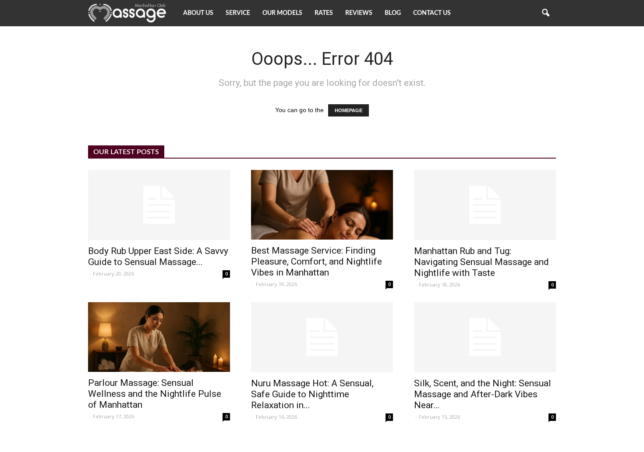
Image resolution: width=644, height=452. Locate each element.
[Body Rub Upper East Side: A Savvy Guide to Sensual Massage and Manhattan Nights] (159, 205)
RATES (324, 13)
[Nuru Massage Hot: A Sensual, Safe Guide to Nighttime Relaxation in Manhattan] (322, 337)
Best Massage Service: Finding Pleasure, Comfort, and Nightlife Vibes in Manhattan (316, 261)
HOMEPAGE (348, 110)
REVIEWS (358, 13)
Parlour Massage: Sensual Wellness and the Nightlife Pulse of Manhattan (154, 394)
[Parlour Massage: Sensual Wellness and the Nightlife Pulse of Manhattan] (159, 337)
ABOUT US (198, 13)
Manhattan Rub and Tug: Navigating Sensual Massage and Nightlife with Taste (481, 262)
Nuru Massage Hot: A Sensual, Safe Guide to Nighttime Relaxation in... (312, 394)
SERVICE (238, 13)
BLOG (393, 13)
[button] (545, 13)
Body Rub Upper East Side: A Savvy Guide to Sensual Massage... (158, 256)
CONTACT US (432, 13)
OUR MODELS (282, 13)
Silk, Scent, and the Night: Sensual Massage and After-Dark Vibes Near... (482, 394)
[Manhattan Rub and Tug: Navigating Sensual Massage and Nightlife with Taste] (485, 205)
